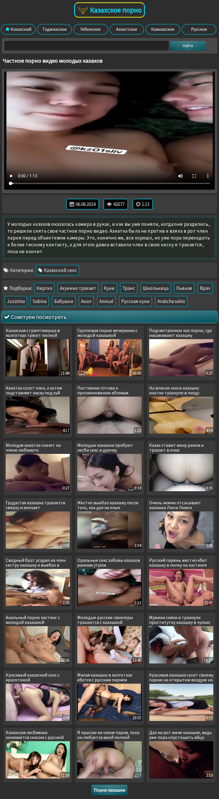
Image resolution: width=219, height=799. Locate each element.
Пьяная (184, 288)
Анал (86, 301)
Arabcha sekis (171, 301)
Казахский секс (60, 270)
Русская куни (135, 301)
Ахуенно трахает (78, 288)
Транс (128, 288)
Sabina (39, 301)
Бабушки (63, 301)
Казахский (20, 29)
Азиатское (126, 29)
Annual (106, 301)
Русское (199, 29)
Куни (109, 288)
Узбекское (90, 29)
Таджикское (54, 29)
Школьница (156, 288)
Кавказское (163, 29)
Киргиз (44, 288)
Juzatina (16, 301)
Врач (205, 288)
